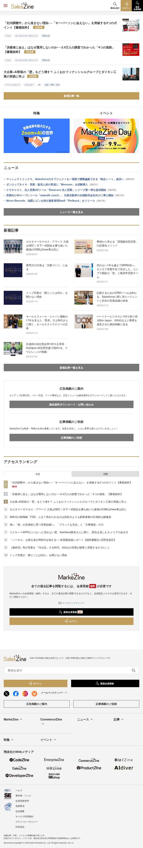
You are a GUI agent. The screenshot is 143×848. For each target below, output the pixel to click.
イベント (46, 739)
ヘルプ (18, 790)
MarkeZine (11, 719)
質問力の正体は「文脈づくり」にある (47, 267)
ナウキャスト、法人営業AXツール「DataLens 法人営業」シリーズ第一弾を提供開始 (62, 190)
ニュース (83, 719)
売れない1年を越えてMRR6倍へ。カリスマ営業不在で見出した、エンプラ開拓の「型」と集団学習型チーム (117, 271)
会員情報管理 (22, 800)
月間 (105, 474)
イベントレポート (12, 84)
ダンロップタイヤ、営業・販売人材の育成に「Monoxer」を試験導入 (53, 184)
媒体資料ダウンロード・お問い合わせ (71, 404)
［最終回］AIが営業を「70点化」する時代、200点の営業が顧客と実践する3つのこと (60, 547)
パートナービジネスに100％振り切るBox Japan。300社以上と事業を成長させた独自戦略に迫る (117, 320)
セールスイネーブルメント (26, 35)
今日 (38, 474)
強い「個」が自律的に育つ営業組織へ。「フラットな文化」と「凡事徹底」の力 (57, 524)
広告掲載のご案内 (36, 704)
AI (39, 84)
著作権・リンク (23, 795)
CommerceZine (51, 719)
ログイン (73, 621)
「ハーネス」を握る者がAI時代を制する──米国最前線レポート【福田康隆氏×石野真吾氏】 (63, 540)
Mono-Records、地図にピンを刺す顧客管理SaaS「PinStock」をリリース (56, 200)
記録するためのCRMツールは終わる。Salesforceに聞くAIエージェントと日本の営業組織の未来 (117, 296)
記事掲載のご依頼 (71, 437)
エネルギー (29, 84)
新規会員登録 (72, 612)
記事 (117, 719)
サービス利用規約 (24, 816)
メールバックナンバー (73, 602)
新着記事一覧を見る (71, 367)
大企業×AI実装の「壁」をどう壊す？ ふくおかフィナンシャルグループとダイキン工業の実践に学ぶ (60, 74)
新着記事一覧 (71, 96)
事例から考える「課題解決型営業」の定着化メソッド (117, 243)
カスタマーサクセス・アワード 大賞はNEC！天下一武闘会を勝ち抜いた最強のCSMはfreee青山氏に (47, 245)
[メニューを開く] (5, 5)
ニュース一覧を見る (71, 212)
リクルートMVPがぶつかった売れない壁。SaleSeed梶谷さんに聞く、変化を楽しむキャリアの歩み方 (69, 532)
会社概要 (19, 811)
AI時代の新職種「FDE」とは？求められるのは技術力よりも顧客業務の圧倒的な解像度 (60, 517)
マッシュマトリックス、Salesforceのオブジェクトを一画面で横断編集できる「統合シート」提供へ (71, 179)
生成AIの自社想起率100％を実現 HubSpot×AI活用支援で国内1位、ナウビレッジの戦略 (47, 348)
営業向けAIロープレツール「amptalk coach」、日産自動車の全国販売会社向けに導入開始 (65, 195)
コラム (8, 35)
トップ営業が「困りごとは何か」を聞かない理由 (47, 294)
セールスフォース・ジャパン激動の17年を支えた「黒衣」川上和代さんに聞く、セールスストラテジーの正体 (47, 322)
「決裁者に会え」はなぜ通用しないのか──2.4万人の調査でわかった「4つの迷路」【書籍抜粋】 (59, 49)
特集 (7, 739)
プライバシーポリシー (26, 821)
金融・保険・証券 (52, 84)
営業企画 (46, 35)
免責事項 (19, 805)
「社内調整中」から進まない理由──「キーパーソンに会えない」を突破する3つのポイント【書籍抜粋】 (60, 25)
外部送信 (19, 826)
